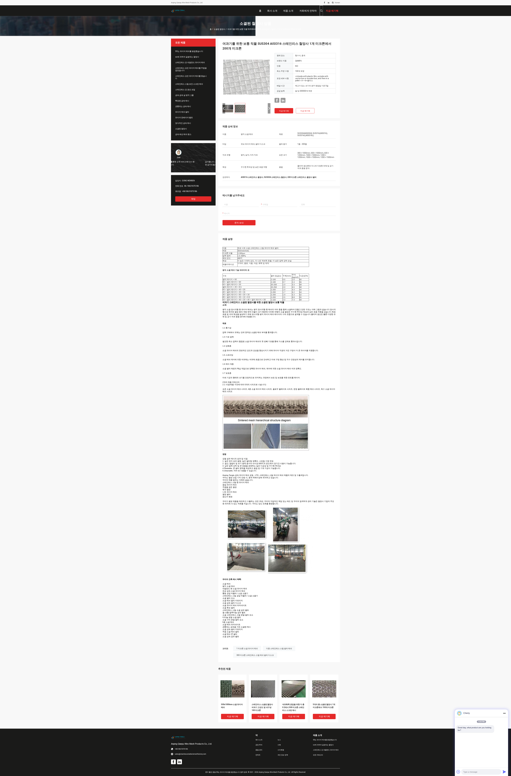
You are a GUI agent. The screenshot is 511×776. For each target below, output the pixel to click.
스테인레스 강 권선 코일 (185, 90)
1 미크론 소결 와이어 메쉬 (247, 648)
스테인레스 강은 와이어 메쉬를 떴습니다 (191, 77)
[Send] (504, 772)
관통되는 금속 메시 (183, 106)
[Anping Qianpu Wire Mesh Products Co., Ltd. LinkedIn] (328, 2)
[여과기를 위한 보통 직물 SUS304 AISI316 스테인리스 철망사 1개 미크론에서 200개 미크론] (246, 77)
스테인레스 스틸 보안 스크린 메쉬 (189, 84)
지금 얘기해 (284, 111)
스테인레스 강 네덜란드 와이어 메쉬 (190, 62)
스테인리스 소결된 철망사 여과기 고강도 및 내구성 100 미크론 (262, 707)
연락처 (258, 755)
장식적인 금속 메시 (183, 123)
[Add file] (458, 772)
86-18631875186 (191, 186)
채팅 (193, 199)
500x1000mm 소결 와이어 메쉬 (232, 705)
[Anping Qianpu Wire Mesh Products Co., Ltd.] (179, 11)
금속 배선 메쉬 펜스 (183, 134)
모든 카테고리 (318, 755)
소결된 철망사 (219, 29)
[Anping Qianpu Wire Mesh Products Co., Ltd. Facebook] (324, 2)
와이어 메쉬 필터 (182, 112)
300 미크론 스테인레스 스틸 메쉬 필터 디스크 (255, 655)
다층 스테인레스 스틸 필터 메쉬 (279, 648)
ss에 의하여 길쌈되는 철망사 (187, 57)
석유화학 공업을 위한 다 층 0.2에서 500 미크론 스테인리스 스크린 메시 (293, 707)
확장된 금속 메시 (182, 101)
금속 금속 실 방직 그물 (184, 95)
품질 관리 (259, 750)
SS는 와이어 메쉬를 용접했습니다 (189, 51)
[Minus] (504, 713)
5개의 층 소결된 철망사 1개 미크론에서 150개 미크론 (324, 705)
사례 (279, 745)
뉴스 (279, 740)
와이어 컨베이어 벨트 (184, 117)
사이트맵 (281, 750)
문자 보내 (239, 222)
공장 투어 (259, 745)
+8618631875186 (189, 191)
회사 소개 (259, 740)
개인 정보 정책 (283, 755)
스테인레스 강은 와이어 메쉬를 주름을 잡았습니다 (191, 69)
